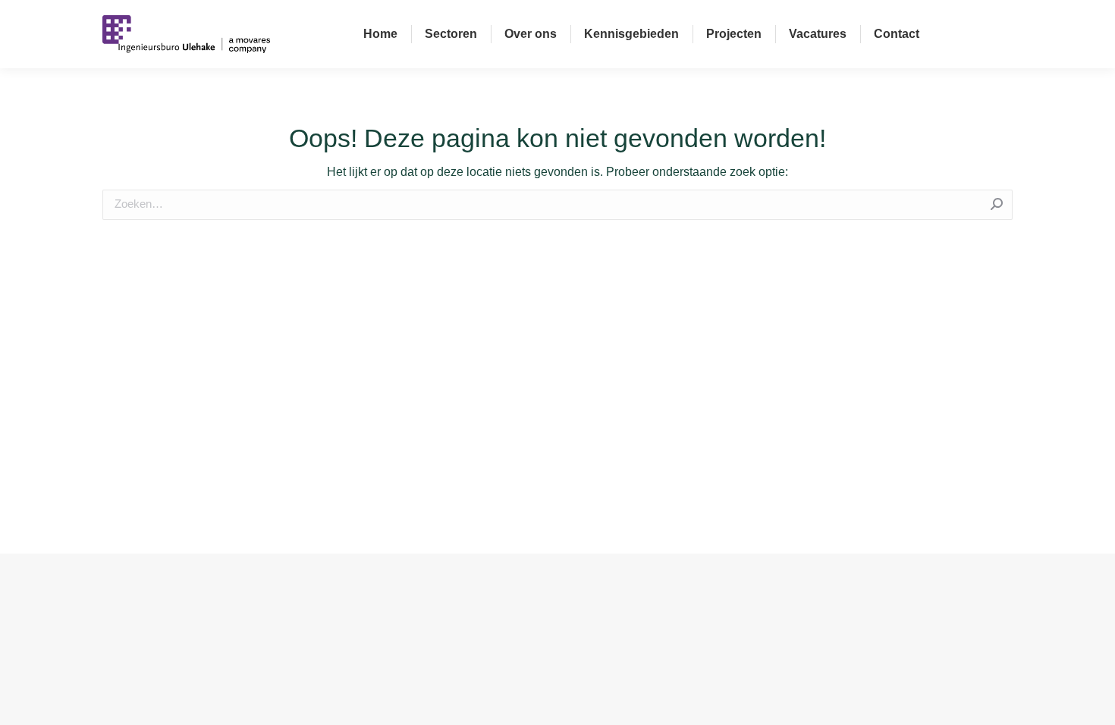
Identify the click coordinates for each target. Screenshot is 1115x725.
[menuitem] (380, 34)
